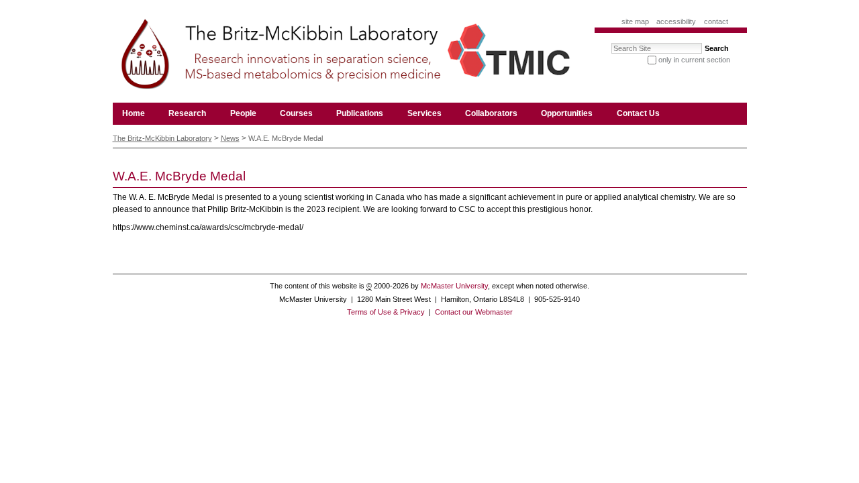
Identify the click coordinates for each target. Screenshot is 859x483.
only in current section (694, 60)
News (230, 138)
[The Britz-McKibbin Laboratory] (342, 58)
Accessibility (676, 21)
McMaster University (454, 286)
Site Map (635, 21)
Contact (716, 21)
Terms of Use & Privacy (386, 312)
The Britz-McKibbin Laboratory (162, 138)
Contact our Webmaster (474, 312)
